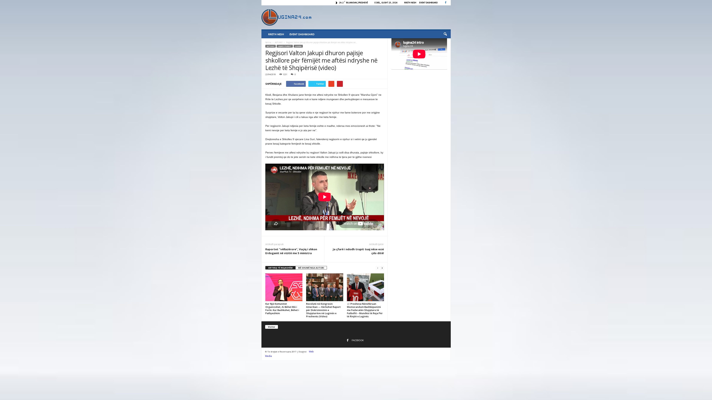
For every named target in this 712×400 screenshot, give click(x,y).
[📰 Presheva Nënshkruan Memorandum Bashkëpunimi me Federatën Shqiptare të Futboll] (365, 287)
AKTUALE (279, 42)
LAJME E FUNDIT (284, 46)
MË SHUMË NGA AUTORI (311, 267)
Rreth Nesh (410, 2)
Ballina (268, 42)
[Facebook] (446, 2)
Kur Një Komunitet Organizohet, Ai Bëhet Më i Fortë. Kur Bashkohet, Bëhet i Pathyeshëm (282, 308)
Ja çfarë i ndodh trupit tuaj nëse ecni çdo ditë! (358, 251)
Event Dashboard (428, 2)
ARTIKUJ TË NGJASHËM (280, 267)
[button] (445, 34)
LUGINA (298, 46)
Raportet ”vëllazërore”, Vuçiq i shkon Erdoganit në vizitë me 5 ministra (291, 251)
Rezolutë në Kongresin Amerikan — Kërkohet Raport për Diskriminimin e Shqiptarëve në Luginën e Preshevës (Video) (323, 310)
